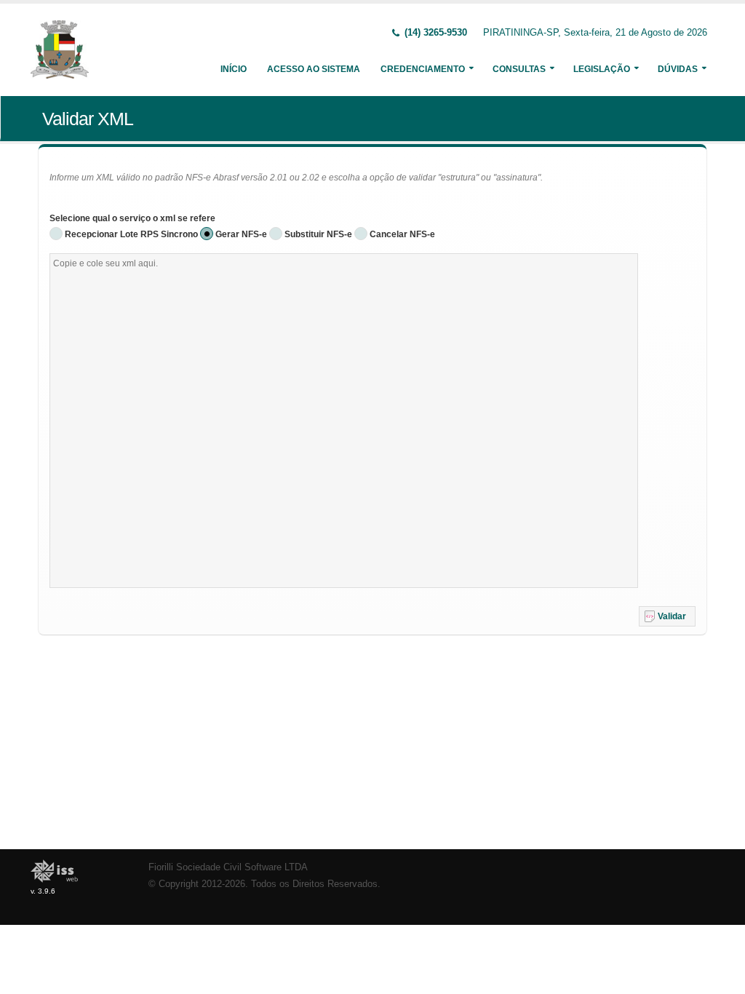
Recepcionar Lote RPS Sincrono (131, 234)
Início (233, 69)
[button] (667, 616)
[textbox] (343, 420)
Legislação (601, 69)
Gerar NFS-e (241, 234)
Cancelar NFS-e (402, 234)
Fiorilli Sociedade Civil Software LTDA (228, 867)
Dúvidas (678, 69)
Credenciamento (423, 69)
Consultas (519, 69)
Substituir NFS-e (318, 234)
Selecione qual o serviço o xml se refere (132, 218)
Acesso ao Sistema (313, 69)
